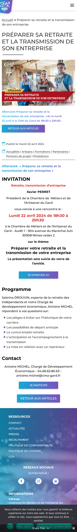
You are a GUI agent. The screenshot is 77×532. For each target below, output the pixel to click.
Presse (14, 434)
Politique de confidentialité (31, 445)
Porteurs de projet (18, 156)
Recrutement (19, 439)
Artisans (27, 151)
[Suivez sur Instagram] (38, 481)
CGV (11, 456)
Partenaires (60, 151)
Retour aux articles (23, 128)
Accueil (7, 20)
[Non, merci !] (72, 518)
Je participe (38, 385)
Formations (42, 151)
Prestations (41, 156)
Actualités (12, 151)
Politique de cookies (25, 451)
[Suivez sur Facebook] (21, 481)
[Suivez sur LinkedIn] (56, 481)
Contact (15, 423)
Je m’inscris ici (38, 275)
